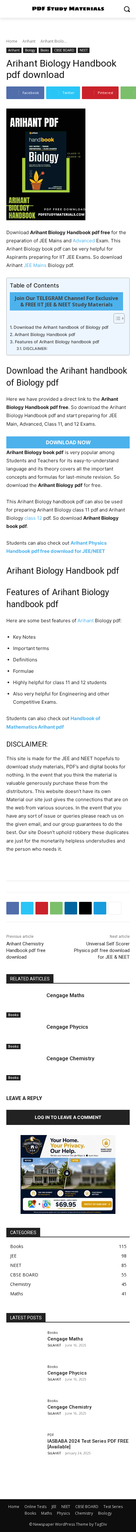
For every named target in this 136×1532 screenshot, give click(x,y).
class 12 (33, 518)
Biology (30, 50)
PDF (50, 1434)
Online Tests (35, 1506)
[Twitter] (27, 908)
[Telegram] (100, 908)
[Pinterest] (41, 908)
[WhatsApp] (56, 908)
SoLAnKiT (54, 1345)
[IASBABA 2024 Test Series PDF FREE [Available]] (24, 1447)
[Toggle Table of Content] (116, 318)
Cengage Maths (65, 995)
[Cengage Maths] (24, 1005)
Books (44, 50)
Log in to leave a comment (68, 1117)
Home (11, 41)
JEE (54, 1506)
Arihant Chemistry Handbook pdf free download (26, 950)
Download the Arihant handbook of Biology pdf (61, 327)
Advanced (84, 241)
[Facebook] (12, 908)
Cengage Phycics (67, 1027)
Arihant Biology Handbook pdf (45, 334)
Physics (63, 1513)
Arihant (28, 41)
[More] (114, 908)
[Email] (85, 908)
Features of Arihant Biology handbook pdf (57, 341)
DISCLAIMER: (35, 348)
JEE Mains (35, 265)
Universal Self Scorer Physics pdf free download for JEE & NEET (102, 950)
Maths (46, 1513)
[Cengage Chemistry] (24, 1068)
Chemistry (84, 1513)
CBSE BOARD (64, 50)
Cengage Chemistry (70, 1058)
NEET (84, 50)
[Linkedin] (71, 908)
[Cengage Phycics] (24, 1036)
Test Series (113, 1506)
